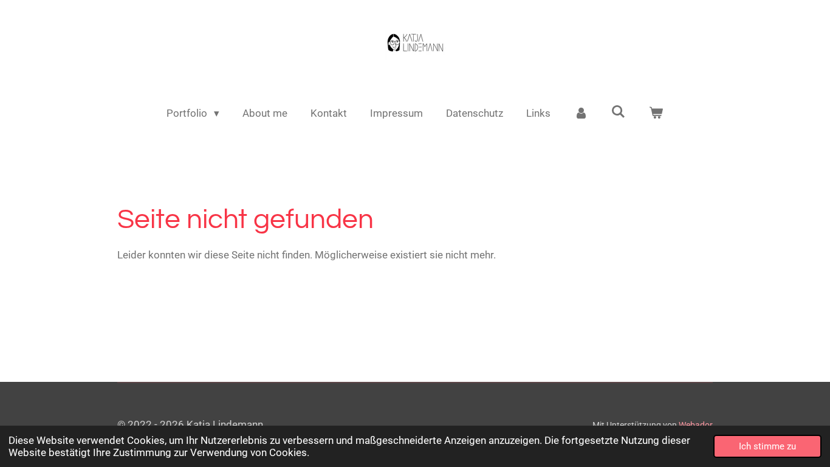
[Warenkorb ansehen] (656, 114)
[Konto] (581, 114)
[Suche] (618, 112)
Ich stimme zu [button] (767, 446)
